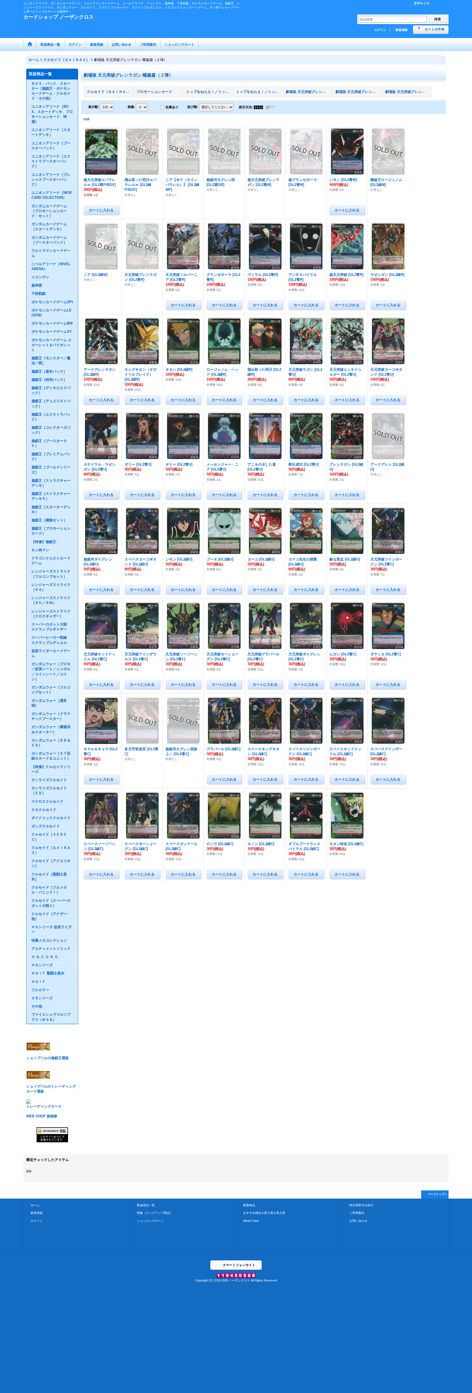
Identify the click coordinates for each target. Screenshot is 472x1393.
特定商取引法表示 (361, 1205)
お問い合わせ (358, 1220)
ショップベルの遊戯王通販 (47, 1058)
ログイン (380, 29)
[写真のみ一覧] (260, 107)
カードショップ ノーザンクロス (58, 17)
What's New (251, 1220)
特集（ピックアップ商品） (155, 1212)
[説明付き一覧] (272, 107)
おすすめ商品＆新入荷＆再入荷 (264, 1212)
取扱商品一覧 (146, 1205)
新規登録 (402, 29)
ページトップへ (437, 1194)
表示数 (93, 107)
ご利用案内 (356, 1212)
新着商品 (249, 1205)
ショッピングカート (150, 1220)
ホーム (35, 1205)
